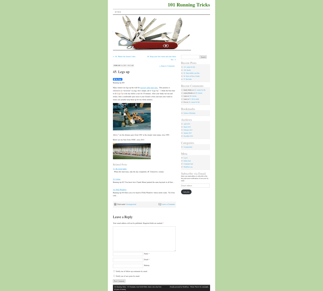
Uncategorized (131, 204)
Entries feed (187, 161)
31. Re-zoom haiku (120, 169)
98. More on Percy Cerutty (192, 76)
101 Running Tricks (189, 4)
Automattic (205, 287)
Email (147, 259)
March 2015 (187, 127)
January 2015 (188, 133)
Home (118, 12)
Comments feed (188, 164)
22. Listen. (117, 179)
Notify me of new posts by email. (128, 276)
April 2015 (187, 124)
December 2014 (188, 136)
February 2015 (188, 130)
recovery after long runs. (149, 87)
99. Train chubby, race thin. (192, 73)
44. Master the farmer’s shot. (124, 56)
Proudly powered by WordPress (179, 287)
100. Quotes (187, 70)
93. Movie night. (194, 99)
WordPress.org (188, 167)
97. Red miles (188, 79)
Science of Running (189, 113)
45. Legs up (121, 71)
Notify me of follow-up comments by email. (132, 271)
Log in (185, 158)
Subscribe (186, 192)
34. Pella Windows (119, 189)
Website (147, 265)
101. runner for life (189, 67)
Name (147, 253)
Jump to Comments (167, 66)
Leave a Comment (168, 204)
